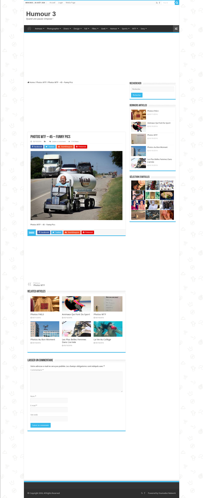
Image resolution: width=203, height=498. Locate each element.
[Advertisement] (123, 14)
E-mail (33, 405)
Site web (34, 415)
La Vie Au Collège (102, 339)
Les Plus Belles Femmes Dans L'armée (74, 341)
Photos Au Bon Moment (42, 339)
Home (29, 28)
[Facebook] (159, 3)
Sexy (143, 29)
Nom (33, 396)
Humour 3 (41, 13)
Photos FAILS (37, 314)
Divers (66, 29)
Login (60, 3)
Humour (113, 29)
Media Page (70, 3)
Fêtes (94, 29)
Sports (125, 29)
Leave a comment (59, 142)
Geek (103, 29)
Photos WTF (41, 82)
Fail (85, 29)
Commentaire (37, 370)
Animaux (38, 29)
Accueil (52, 3)
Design (77, 29)
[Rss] (157, 3)
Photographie (53, 29)
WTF (134, 29)
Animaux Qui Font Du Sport (76, 314)
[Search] (177, 2)
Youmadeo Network (167, 493)
